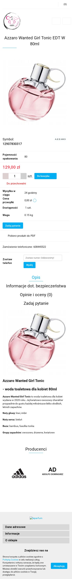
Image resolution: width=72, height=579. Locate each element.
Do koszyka (43, 176)
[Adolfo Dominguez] (52, 473)
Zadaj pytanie (12, 225)
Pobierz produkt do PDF (21, 235)
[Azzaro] (60, 139)
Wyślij (29, 265)
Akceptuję (59, 566)
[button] (36, 527)
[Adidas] (19, 473)
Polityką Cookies (10, 559)
